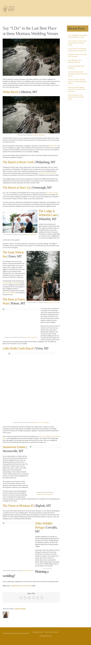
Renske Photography (27, 570)
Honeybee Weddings (38, 135)
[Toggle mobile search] (84, 7)
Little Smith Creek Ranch (18, 348)
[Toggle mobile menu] (87, 7)
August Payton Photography (45, 494)
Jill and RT (6, 283)
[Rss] (73, 632)
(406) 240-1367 (24, 633)
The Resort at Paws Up (16, 187)
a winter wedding (9, 292)
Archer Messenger (31, 234)
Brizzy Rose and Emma (52, 302)
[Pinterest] (78, 632)
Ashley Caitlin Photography (41, 422)
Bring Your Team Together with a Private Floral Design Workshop (76, 89)
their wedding (15, 283)
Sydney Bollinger (20, 609)
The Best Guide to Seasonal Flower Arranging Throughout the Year (77, 81)
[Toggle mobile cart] (81, 7)
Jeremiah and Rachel (31, 337)
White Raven (10, 92)
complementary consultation (20, 586)
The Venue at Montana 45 (18, 505)
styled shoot (43, 436)
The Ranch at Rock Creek (18, 162)
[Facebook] (71, 632)
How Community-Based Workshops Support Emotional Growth (77, 74)
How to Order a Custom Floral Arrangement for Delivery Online (77, 43)
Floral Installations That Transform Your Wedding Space (76, 97)
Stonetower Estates (14, 447)
